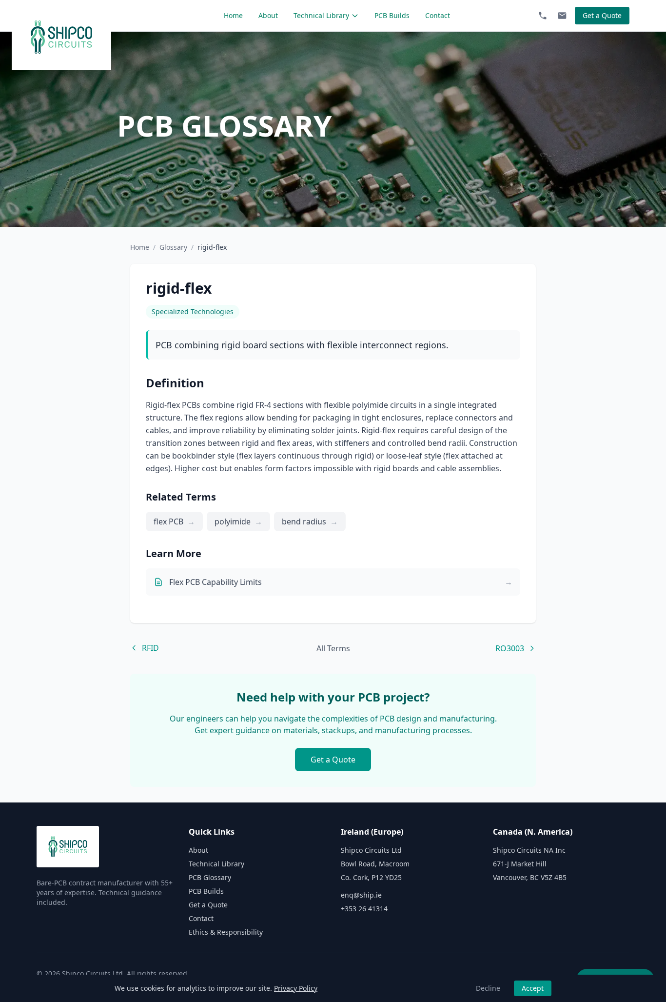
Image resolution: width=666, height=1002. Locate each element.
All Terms (333, 648)
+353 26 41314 (364, 908)
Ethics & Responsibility (226, 932)
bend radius (310, 521)
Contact (437, 15)
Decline (488, 988)
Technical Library (321, 15)
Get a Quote (602, 15)
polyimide (238, 521)
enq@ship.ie (361, 895)
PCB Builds (392, 15)
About (268, 15)
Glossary (173, 247)
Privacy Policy (295, 988)
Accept (533, 988)
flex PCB (174, 521)
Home (233, 15)
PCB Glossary (210, 877)
